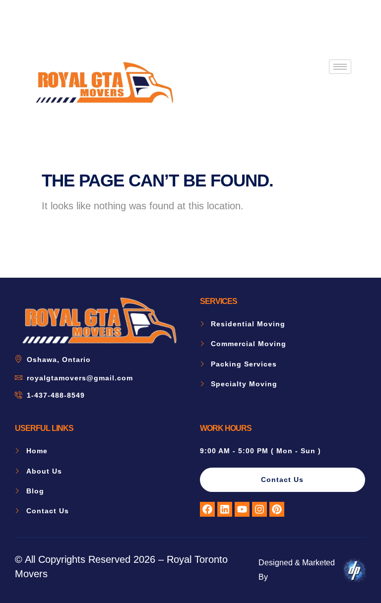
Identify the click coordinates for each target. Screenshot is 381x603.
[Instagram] (259, 509)
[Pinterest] (276, 509)
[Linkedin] (224, 509)
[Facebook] (207, 509)
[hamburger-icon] (340, 67)
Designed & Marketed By (296, 569)
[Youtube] (242, 509)
